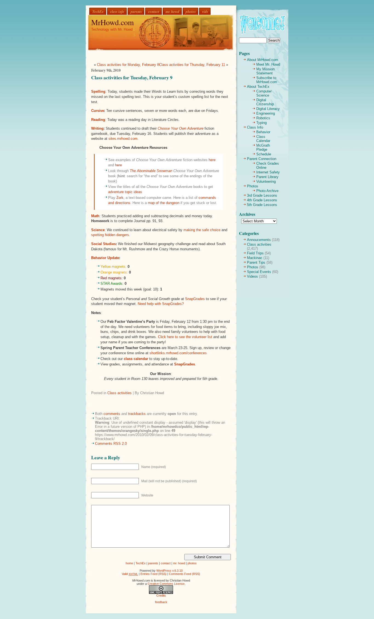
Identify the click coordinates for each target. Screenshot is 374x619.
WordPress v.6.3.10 (169, 570)
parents (136, 11)
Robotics (263, 118)
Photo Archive (267, 191)
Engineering (265, 113)
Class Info (255, 127)
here (212, 160)
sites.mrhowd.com (122, 138)
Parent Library (267, 177)
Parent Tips (256, 262)
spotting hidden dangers (110, 235)
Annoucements (259, 240)
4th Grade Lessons (262, 200)
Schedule (263, 154)
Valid (130, 574)
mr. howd (172, 11)
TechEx (98, 11)
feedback (161, 602)
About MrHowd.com (262, 60)
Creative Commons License (166, 583)
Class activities (119, 393)
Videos (252, 276)
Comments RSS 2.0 (111, 443)
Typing (261, 123)
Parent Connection (261, 159)
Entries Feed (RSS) (153, 574)
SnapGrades (195, 299)
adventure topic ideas (125, 192)
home (129, 563)
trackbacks (137, 414)
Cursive (97, 111)
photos (191, 11)
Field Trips (255, 253)
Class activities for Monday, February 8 (128, 65)
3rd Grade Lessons (262, 195)
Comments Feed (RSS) (184, 574)
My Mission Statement (265, 71)
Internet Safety (268, 172)
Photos (252, 186)
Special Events (259, 272)
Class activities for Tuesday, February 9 (131, 77)
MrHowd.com (112, 22)
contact (153, 11)
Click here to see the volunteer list (185, 337)
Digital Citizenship (265, 102)
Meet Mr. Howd (268, 64)
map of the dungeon (163, 203)
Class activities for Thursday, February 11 (192, 65)
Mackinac (254, 258)
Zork (119, 198)
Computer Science (264, 93)
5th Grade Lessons (262, 205)
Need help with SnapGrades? (161, 304)
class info (117, 11)
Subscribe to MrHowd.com (266, 80)
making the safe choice (201, 230)
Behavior (263, 132)
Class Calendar (263, 139)
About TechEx (258, 87)
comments (111, 414)
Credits (161, 595)
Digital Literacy (268, 109)
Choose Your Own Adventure (180, 128)
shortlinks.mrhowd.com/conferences (178, 353)
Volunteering (266, 181)
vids (205, 11)
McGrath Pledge (263, 147)
